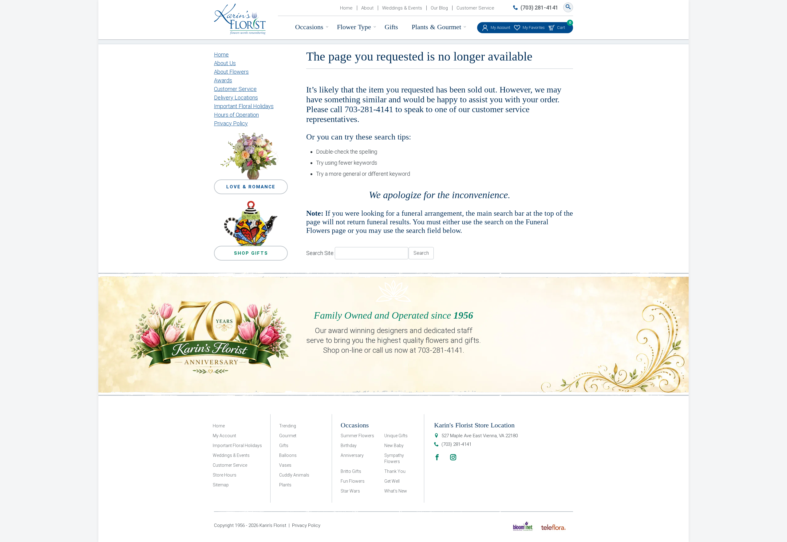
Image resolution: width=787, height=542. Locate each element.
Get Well (392, 481)
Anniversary (352, 455)
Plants (285, 484)
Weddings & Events (402, 8)
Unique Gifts (396, 435)
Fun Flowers (353, 481)
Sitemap (221, 484)
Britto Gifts (351, 471)
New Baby (394, 445)
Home (346, 8)
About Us (225, 63)
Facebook (437, 457)
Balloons (288, 455)
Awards (223, 80)
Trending (287, 425)
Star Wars (350, 491)
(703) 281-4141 (539, 7)
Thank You (394, 471)
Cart (561, 26)
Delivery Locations (236, 97)
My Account (500, 27)
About (367, 8)
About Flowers (231, 72)
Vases (285, 465)
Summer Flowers (357, 435)
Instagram (453, 457)
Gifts (391, 27)
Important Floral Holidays (244, 106)
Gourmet (287, 435)
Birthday (349, 445)
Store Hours (224, 475)
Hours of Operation (236, 115)
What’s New (395, 491)
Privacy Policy (231, 123)
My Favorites (534, 27)
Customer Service (475, 8)
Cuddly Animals (294, 475)
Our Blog (439, 8)
